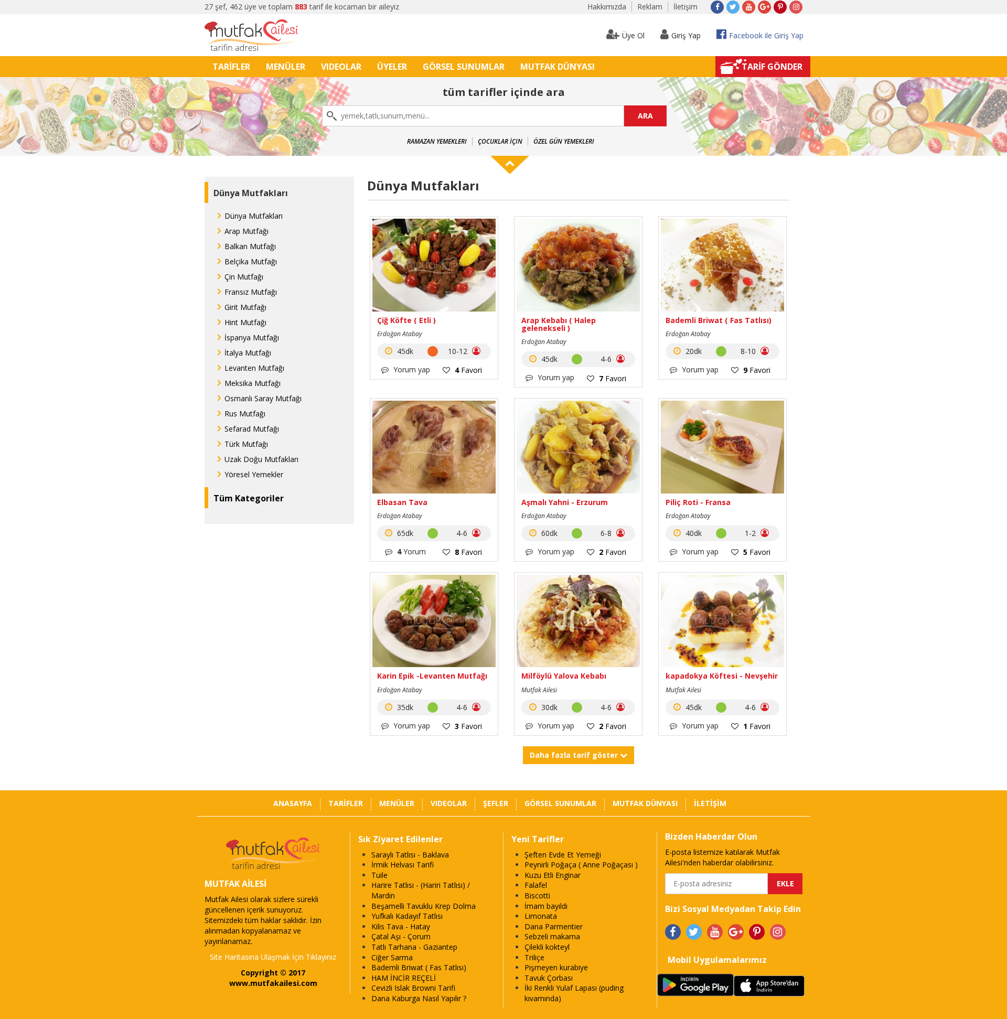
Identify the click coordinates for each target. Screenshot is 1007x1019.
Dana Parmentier (553, 926)
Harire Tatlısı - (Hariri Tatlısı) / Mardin (420, 890)
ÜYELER (392, 66)
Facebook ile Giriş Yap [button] (766, 35)
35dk (404, 707)
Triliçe (534, 957)
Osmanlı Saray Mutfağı (263, 398)
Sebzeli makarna (552, 936)
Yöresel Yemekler (253, 474)
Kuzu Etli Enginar (552, 875)
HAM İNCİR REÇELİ (403, 978)
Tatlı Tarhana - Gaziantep (414, 947)
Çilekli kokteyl (547, 947)
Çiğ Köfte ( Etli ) (406, 320)
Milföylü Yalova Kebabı (563, 676)
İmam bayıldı (545, 906)
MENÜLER (285, 66)
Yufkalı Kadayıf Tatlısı (407, 916)
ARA (645, 116)
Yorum (411, 551)
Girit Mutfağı (245, 307)
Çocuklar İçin (500, 141)
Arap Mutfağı (246, 231)
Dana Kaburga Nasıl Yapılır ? (418, 998)
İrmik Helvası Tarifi (402, 865)
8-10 (749, 351)
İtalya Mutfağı (247, 353)
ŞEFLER (495, 803)
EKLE (785, 883)
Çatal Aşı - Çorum (401, 936)
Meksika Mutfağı (252, 383)
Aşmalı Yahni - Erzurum (564, 502)
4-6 (607, 359)
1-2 (751, 533)
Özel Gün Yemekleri (563, 141)
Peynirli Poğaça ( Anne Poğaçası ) (581, 865)
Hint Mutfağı (245, 322)
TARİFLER (231, 66)
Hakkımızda (606, 7)
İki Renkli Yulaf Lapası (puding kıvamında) (574, 993)
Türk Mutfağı (246, 444)
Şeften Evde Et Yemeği (562, 855)
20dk (692, 351)
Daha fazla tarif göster (575, 755)
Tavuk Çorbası (548, 978)
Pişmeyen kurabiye (556, 967)
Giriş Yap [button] (686, 35)
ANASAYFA (292, 803)
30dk (548, 707)
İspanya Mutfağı (251, 337)
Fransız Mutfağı (250, 292)
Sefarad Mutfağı (251, 429)
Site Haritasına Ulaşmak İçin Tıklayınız (273, 957)
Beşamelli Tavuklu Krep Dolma (423, 906)
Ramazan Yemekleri (437, 141)
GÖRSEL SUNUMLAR (464, 66)
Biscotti (537, 895)
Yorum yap (410, 369)
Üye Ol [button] (633, 35)
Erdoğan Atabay (399, 333)
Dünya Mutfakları (253, 216)
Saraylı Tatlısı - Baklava (410, 855)
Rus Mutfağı (244, 414)
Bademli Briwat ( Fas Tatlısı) (719, 320)
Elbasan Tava (402, 502)
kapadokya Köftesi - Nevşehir (722, 676)
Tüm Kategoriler (248, 498)
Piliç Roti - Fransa (698, 502)
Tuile (379, 875)
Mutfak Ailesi (539, 689)
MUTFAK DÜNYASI (557, 66)
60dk (548, 533)
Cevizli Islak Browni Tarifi (413, 988)
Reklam (649, 7)
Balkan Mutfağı (250, 246)
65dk (404, 533)
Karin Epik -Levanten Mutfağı (432, 676)
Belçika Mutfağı (250, 261)
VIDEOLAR (341, 66)
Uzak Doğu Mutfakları (261, 459)
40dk (692, 533)
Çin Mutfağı (243, 277)
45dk (404, 351)
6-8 (607, 533)
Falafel (535, 885)
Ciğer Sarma (392, 957)
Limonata (540, 916)
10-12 (458, 351)
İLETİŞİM (710, 803)
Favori (468, 370)
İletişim (685, 7)
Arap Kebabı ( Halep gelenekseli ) (558, 324)
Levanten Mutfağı (254, 368)
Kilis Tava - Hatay (400, 926)
